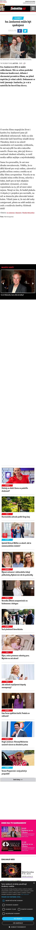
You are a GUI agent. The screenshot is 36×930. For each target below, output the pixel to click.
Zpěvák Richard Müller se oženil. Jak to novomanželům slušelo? (16, 544)
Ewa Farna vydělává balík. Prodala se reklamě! (16, 714)
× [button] (34, 883)
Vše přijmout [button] (18, 918)
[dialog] (18, 905)
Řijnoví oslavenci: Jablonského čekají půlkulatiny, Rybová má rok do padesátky (17, 573)
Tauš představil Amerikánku (12, 629)
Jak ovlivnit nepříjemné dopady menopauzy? (14, 686)
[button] (18, 897)
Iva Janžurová (10, 213)
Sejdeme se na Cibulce (27, 830)
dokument (18, 213)
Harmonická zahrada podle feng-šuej (16, 517)
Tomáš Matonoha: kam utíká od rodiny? (12, 295)
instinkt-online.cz (27, 876)
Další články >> (18, 779)
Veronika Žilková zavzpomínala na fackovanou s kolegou (15, 602)
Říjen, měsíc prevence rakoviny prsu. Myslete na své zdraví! (15, 657)
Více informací (25, 894)
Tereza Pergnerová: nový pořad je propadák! (14, 772)
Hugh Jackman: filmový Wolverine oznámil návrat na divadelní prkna (15, 743)
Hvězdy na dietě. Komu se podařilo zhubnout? (15, 489)
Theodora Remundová (28, 213)
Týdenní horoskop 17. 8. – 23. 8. (28, 873)
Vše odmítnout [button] (18, 923)
